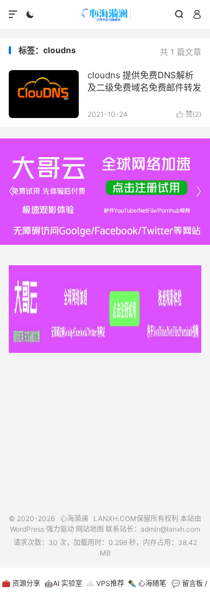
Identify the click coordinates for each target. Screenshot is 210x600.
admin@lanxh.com (170, 529)
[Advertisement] (105, 429)
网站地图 (90, 529)
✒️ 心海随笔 (147, 583)
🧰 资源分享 (21, 583)
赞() (188, 114)
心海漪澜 (105, 15)
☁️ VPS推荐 (105, 583)
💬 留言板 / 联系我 (189, 589)
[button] (198, 191)
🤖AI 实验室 (63, 583)
